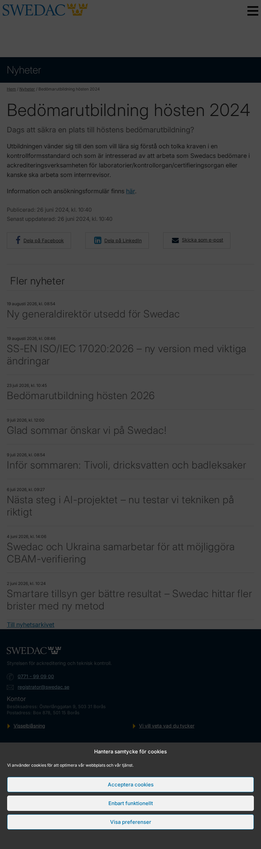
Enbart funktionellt (130, 803)
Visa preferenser (130, 822)
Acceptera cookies (131, 784)
